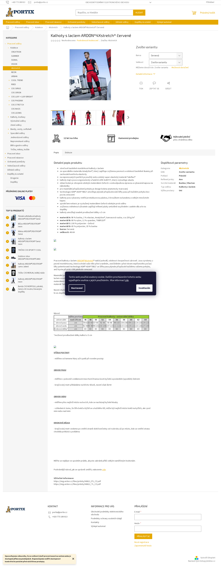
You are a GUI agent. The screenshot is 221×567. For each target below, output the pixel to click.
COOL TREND (17, 80)
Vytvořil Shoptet (207, 557)
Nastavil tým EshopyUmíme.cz (201, 561)
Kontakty (95, 522)
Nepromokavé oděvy (20, 141)
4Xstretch (15, 68)
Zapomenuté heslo (143, 545)
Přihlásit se (143, 536)
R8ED (13, 84)
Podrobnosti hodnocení (87, 40)
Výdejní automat (98, 526)
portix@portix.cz (59, 512)
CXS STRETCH (17, 104)
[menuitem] (13, 22)
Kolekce (14, 47)
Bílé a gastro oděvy (19, 145)
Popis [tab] (56, 152)
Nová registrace (141, 542)
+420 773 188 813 (59, 516)
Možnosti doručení (180, 67)
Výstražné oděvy (18, 121)
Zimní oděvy (16, 125)
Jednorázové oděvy (19, 137)
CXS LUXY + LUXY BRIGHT (22, 96)
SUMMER (15, 56)
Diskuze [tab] (68, 152)
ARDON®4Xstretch (85, 260)
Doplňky (14, 182)
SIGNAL (14, 59)
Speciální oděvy (17, 133)
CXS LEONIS (16, 112)
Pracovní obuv (13, 153)
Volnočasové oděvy (16, 165)
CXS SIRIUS (16, 88)
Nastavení (76, 288)
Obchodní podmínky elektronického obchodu (107, 2)
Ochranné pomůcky (16, 161)
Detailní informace (144, 74)
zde (127, 280)
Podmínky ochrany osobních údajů (106, 518)
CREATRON (16, 51)
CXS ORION (16, 92)
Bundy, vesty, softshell (20, 129)
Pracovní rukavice (15, 157)
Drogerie (14, 178)
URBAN (14, 76)
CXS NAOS (15, 108)
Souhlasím (144, 288)
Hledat (139, 12)
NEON (13, 72)
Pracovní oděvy (14, 43)
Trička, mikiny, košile (19, 149)
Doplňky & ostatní (15, 174)
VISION (14, 64)
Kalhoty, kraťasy (17, 117)
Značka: (109, 40)
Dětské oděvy (13, 169)
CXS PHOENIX (17, 100)
